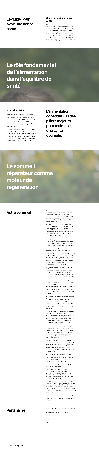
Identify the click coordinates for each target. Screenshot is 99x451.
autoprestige (49, 426)
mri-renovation (50, 429)
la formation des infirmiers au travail (65, 408)
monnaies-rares (50, 432)
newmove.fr (49, 415)
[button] (8, 446)
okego (47, 422)
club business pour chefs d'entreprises (58, 412)
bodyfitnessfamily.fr (51, 419)
